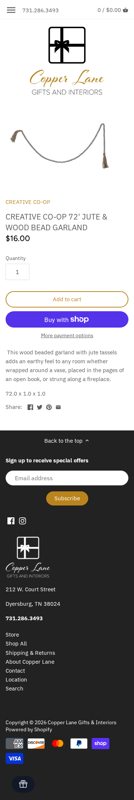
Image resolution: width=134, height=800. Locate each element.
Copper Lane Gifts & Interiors (82, 722)
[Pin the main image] (49, 406)
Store (12, 634)
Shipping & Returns (30, 652)
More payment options (67, 335)
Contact (15, 670)
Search (14, 688)
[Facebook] (11, 520)
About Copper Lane (30, 661)
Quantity (16, 258)
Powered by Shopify (29, 729)
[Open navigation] (11, 10)
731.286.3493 (40, 10)
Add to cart (67, 299)
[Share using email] (58, 406)
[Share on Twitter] (39, 406)
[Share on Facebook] (30, 406)
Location (16, 679)
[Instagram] (22, 520)
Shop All (16, 643)
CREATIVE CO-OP (28, 201)
